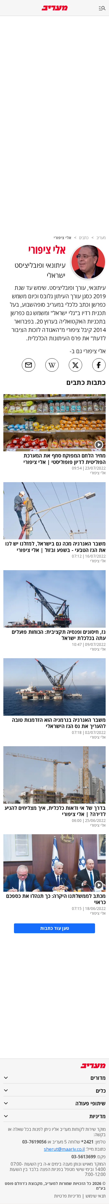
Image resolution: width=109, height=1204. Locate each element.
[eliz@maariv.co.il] (28, 366)
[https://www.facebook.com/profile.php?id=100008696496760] (99, 366)
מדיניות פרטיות (67, 1196)
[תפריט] (104, 8)
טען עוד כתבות (54, 928)
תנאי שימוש (96, 1196)
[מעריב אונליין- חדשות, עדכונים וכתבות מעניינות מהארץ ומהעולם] (54, 8)
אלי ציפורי (62, 237)
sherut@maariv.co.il (64, 1149)
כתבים (84, 237)
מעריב (101, 237)
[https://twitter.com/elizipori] (75, 366)
